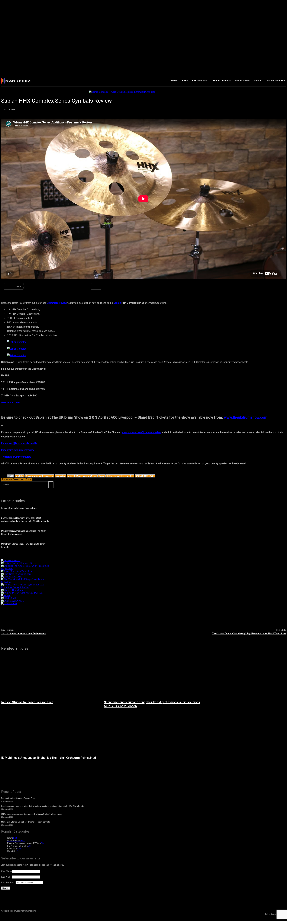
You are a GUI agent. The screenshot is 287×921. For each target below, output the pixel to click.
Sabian (117, 303)
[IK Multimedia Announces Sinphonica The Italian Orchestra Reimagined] (49, 732)
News (28, 479)
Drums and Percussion (12, 479)
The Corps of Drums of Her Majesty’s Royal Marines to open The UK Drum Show (249, 633)
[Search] (51, 484)
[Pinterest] (53, 286)
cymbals (19, 476)
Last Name (6, 877)
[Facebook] (31, 286)
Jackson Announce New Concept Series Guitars (23, 633)
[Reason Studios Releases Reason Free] (49, 677)
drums (70, 476)
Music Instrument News (86, 476)
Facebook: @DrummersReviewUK (19, 443)
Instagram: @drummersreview (17, 450)
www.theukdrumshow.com (245, 417)
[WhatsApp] (64, 286)
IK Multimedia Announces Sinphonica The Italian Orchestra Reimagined (48, 758)
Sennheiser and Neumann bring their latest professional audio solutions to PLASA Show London (25, 519)
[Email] (85, 286)
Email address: (8, 882)
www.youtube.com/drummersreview (141, 432)
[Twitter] (42, 286)
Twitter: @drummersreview (16, 457)
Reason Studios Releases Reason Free (19, 508)
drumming (60, 476)
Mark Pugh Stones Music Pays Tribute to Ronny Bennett (25, 821)
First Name (6, 871)
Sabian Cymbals (113, 476)
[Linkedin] (75, 286)
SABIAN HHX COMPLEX (145, 476)
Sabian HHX (128, 476)
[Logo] (24, 81)
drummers (48, 476)
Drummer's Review (33, 476)
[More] (96, 286)
